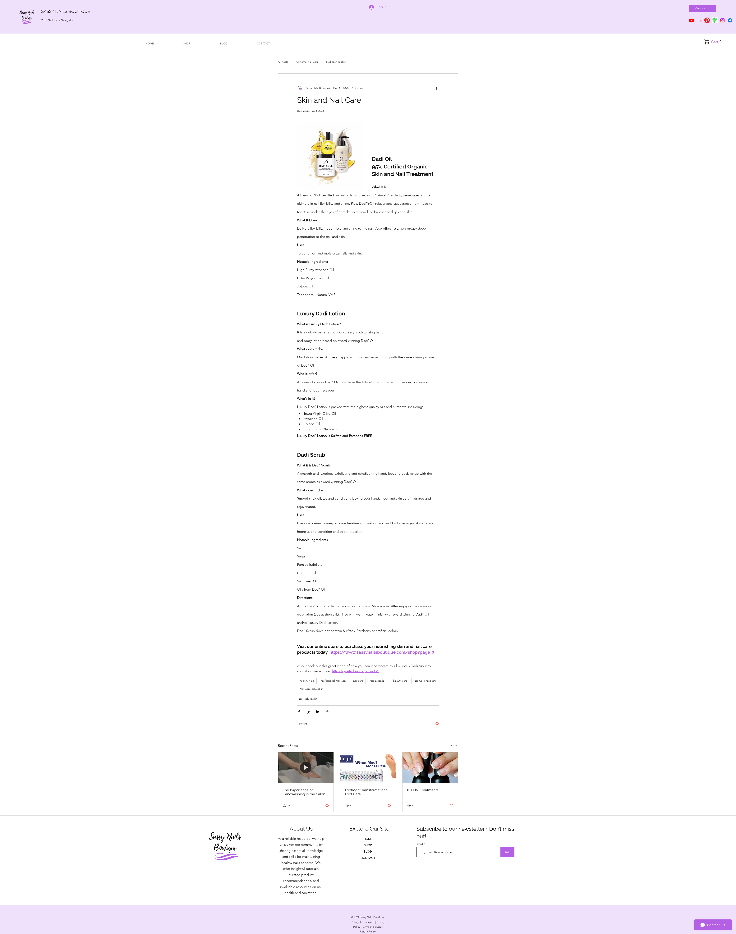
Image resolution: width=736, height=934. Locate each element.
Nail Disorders (378, 680)
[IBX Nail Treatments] (430, 767)
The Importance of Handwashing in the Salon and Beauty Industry (304, 792)
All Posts (283, 61)
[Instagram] (722, 20)
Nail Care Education (312, 688)
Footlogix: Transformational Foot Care (366, 792)
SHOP (368, 845)
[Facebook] (730, 20)
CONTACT (368, 858)
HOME (368, 839)
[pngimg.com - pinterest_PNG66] (707, 20)
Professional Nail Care (334, 680)
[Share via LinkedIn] (318, 712)
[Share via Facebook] (299, 712)
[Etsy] (699, 20)
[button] (714, 41)
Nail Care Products (425, 680)
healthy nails (307, 680)
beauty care (400, 680)
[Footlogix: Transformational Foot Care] (368, 767)
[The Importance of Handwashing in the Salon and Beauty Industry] (306, 767)
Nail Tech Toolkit (336, 61)
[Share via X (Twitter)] (308, 712)
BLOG (368, 851)
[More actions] (436, 88)
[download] (715, 20)
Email (420, 843)
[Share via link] (327, 712)
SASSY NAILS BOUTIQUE (65, 11)
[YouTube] (692, 20)
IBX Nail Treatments (423, 790)
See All (454, 745)
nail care (358, 680)
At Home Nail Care (307, 61)
